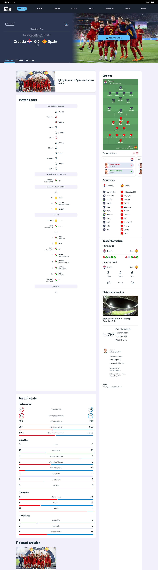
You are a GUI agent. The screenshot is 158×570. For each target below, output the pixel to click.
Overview (9, 60)
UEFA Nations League (8, 9)
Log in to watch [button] (115, 38)
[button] (109, 9)
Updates (19, 60)
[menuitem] (25, 9)
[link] (22, 9)
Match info (30, 60)
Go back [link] (11, 24)
